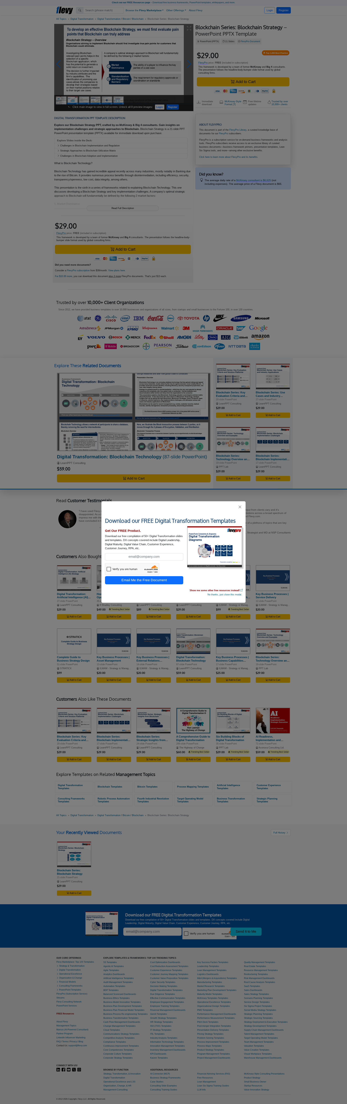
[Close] (240, 507)
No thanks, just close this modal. (224, 594)
